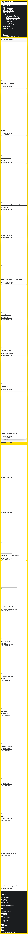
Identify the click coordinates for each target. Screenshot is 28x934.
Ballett (2, 475)
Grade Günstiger (11, 23)
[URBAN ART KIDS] (14, 3)
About (2, 924)
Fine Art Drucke (11, 19)
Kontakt (7, 26)
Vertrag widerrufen (12, 25)
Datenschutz (4, 913)
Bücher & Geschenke (13, 18)
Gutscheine (9, 21)
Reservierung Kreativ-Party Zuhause (11, 279)
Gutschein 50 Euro (6, 315)
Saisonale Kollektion (12, 16)
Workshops (8, 11)
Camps (6, 7)
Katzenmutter (4, 509)
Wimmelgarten (5, 232)
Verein (2, 930)
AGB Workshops (5, 917)
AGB (2, 916)
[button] (7, 80)
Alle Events (4, 925)
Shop (5, 14)
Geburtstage (9, 9)
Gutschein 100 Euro (6, 350)
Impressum (4, 914)
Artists (6, 12)
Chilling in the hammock (7, 781)
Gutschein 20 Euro (6, 386)
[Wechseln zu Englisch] (8, 28)
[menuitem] (15, 5)
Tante (2, 816)
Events (6, 5)
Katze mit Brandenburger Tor (9, 433)
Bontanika (4, 130)
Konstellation (4, 711)
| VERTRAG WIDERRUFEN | (8, 1)
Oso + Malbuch (4, 851)
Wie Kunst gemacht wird (7, 676)
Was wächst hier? (6, 158)
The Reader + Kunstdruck (7, 606)
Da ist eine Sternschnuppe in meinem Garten (14, 205)
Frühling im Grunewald (7, 83)
